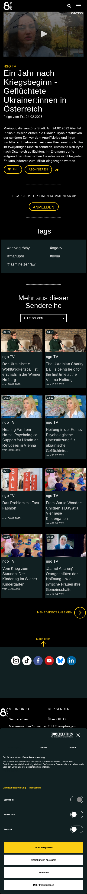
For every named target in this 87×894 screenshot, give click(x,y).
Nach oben (43, 639)
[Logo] (77, 13)
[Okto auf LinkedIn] (71, 660)
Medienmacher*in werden (28, 726)
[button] (44, 34)
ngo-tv (57, 248)
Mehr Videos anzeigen (55, 612)
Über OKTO (57, 719)
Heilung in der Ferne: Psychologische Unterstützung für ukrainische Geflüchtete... (64, 440)
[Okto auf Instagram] (15, 660)
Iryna (56, 256)
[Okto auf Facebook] (38, 660)
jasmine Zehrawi (23, 264)
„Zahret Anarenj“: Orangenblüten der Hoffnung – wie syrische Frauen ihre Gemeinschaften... (63, 579)
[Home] (4, 714)
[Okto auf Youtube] (49, 660)
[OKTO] (8, 6)
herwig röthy (20, 248)
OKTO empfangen (62, 726)
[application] (43, 34)
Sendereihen (18, 719)
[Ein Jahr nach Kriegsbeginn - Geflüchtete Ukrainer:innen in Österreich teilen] (56, 171)
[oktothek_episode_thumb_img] (21, 340)
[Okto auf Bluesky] (60, 660)
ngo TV (9, 66)
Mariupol (17, 256)
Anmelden (44, 207)
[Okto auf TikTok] (27, 660)
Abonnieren (38, 169)
